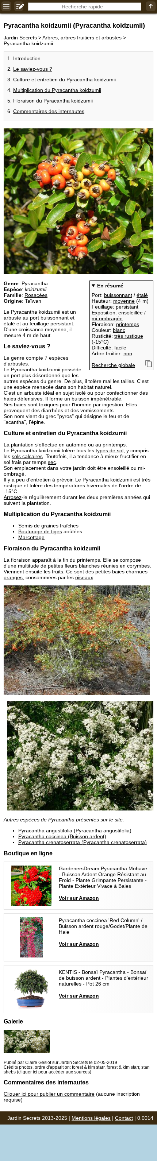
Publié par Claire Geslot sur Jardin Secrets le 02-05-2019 (60, 1062)
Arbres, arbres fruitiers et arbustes (82, 37)
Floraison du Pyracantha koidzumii (53, 101)
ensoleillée (130, 313)
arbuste (12, 318)
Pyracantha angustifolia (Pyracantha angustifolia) (74, 830)
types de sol (109, 450)
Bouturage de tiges (40, 531)
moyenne (124, 301)
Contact (124, 1118)
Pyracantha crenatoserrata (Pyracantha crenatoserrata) (82, 842)
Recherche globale (113, 365)
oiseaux (84, 577)
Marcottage (31, 537)
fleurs (71, 566)
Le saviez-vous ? (32, 69)
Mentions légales (91, 1118)
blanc (119, 330)
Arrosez (13, 497)
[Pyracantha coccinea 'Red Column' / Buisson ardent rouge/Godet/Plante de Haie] (78, 937)
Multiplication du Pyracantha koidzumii (57, 90)
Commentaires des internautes (48, 111)
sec (52, 462)
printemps (127, 324)
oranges (13, 577)
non (127, 353)
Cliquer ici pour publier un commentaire (49, 1094)
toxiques (48, 404)
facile (120, 348)
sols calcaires (27, 456)
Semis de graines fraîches (48, 526)
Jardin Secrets (20, 37)
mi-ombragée (107, 318)
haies (10, 399)
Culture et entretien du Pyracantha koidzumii (64, 79)
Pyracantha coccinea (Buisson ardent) (62, 836)
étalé (142, 295)
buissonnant (118, 295)
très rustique (128, 336)
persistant (127, 307)
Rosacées (35, 295)
